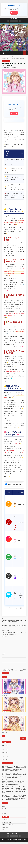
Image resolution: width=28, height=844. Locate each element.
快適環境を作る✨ (8, 595)
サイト (3, 664)
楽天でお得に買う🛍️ (8, 522)
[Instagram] (20, 21)
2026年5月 (4, 806)
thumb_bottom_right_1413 (13, 833)
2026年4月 (4, 808)
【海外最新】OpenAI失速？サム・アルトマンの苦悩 (12, 780)
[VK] (15, 21)
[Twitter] (11, 21)
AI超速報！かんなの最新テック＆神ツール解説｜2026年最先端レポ (14, 30)
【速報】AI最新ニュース (6, 692)
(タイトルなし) (5, 745)
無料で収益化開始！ (8, 557)
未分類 (3, 829)
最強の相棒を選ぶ (8, 576)
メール (4, 659)
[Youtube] (17, 21)
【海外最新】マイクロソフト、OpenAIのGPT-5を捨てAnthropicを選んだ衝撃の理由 (14, 620)
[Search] (21, 53)
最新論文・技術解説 (6, 827)
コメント (4, 636)
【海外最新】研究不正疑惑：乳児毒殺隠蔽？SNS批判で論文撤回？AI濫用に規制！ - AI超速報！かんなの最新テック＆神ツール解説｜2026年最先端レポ (14, 769)
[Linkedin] (13, 21)
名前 (3, 654)
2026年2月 (4, 811)
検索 (3, 735)
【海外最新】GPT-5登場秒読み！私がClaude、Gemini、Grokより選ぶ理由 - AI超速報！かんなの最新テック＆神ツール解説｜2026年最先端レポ (14, 798)
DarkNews (20, 839)
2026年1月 (4, 813)
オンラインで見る (24, 53)
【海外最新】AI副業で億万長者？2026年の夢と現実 (14, 625)
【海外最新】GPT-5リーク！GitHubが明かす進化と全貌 (13, 766)
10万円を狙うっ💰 (8, 539)
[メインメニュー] (3, 53)
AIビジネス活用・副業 (6, 822)
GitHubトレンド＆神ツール (7, 824)
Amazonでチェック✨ (8, 504)
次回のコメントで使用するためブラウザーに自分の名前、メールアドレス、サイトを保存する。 (14, 669)
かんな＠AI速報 (6, 67)
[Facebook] (8, 21)
